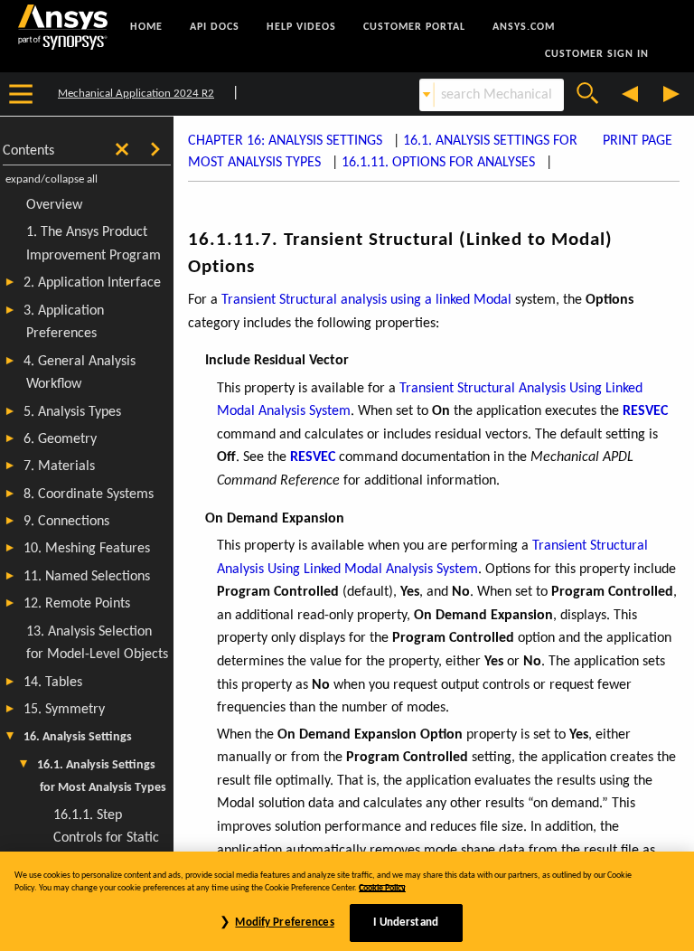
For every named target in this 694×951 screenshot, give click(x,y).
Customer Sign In (597, 54)
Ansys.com (523, 27)
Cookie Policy (382, 888)
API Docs (214, 27)
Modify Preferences (284, 922)
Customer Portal (414, 27)
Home (146, 27)
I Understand (405, 922)
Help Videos (301, 27)
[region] (347, 901)
